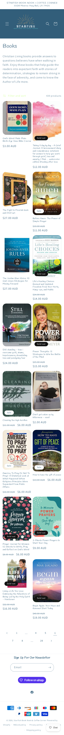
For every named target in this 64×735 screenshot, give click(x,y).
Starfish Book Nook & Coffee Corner (30, 720)
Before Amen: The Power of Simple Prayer (46, 220)
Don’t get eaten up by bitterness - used (43, 416)
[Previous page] (7, 633)
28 (41, 640)
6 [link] (55, 633)
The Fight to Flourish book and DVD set (16, 211)
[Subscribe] (50, 667)
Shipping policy (33, 730)
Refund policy (20, 725)
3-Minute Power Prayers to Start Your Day (46, 542)
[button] (7, 24)
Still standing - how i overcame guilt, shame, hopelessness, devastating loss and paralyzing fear (15, 354)
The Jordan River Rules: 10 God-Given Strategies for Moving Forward (16, 281)
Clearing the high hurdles (15, 420)
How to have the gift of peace (47, 475)
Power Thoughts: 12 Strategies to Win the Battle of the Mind (47, 354)
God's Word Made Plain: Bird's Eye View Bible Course (17, 140)
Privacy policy (36, 725)
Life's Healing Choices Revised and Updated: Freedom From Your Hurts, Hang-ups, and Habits (46, 285)
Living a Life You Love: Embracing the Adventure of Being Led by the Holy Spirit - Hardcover (16, 595)
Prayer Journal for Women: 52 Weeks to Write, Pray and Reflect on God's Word (16, 547)
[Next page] (51, 641)
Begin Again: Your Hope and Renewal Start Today (46, 607)
